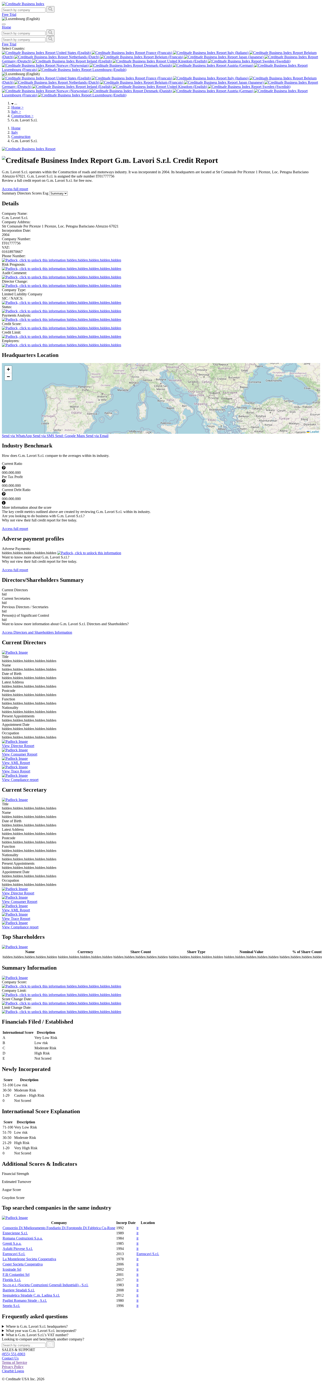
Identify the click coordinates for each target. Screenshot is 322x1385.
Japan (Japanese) (251, 57)
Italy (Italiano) (238, 53)
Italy (16, 112)
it (137, 1228)
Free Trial (9, 14)
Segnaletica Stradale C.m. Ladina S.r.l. (31, 1295)
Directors (24, 193)
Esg (46, 193)
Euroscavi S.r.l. (14, 1254)
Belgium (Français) (169, 57)
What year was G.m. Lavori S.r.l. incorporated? (41, 1331)
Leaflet (314, 432)
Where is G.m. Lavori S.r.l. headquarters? (37, 1326)
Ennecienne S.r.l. (15, 1233)
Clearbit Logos (13, 1371)
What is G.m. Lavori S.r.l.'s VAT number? (37, 1335)
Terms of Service (14, 1362)
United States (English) (73, 53)
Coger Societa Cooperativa (23, 1264)
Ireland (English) (99, 61)
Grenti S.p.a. (12, 1243)
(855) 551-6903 (13, 1354)
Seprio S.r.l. (11, 1306)
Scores (37, 193)
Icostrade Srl (12, 1269)
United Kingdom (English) (187, 61)
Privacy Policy (13, 1367)
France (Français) (159, 53)
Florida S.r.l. (12, 1280)
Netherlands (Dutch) (84, 57)
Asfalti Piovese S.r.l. (18, 1249)
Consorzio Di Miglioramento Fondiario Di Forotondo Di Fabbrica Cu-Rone (59, 1228)
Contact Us (10, 1358)
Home (17, 107)
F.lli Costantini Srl (16, 1275)
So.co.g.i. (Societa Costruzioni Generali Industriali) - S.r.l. (45, 1285)
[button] (8, 369)
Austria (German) (240, 65)
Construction (22, 116)
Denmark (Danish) (158, 65)
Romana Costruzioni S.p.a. (23, 1238)
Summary (9, 193)
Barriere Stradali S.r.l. (19, 1290)
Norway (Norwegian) (72, 65)
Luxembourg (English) (108, 70)
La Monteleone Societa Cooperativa (29, 1259)
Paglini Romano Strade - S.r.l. (25, 1300)
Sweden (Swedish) (275, 61)
